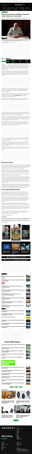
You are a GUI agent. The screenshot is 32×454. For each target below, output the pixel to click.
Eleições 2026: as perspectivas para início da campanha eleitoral (13, 344)
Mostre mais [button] (16, 420)
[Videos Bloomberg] (16, 342)
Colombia (18, 431)
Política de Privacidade (19, 444)
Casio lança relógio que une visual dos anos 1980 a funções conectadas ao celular (23, 401)
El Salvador (18, 437)
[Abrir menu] (2, 4)
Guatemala (18, 438)
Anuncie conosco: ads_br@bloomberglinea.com (22, 450)
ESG (2, 446)
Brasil (17, 429)
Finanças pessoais (4, 447)
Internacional (4, 12)
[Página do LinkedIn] (10, 428)
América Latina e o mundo (20, 428)
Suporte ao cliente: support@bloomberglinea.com (23, 449)
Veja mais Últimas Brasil (16, 242)
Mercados (3, 443)
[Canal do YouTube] (6, 428)
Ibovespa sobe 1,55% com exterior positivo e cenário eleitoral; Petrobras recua (6, 252)
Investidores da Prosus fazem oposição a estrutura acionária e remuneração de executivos (7, 416)
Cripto (2, 449)
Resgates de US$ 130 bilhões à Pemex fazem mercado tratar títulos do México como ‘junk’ (23, 416)
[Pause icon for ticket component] (2, 10)
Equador (18, 434)
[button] (2, 58)
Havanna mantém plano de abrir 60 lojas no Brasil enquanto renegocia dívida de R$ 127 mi (16, 252)
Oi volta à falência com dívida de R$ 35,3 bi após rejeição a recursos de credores (25, 252)
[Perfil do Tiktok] (12, 428)
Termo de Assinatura (19, 443)
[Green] (16, 363)
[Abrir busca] (4, 4)
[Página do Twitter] (4, 428)
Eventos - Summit (19, 448)
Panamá (18, 435)
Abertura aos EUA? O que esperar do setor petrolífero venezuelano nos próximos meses (11, 294)
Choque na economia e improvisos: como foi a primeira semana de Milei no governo (16, 218)
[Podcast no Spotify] (14, 428)
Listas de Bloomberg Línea (5, 444)
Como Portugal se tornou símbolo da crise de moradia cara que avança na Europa (16, 220)
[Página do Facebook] (2, 428)
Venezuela (18, 432)
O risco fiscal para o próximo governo (8, 317)
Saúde (2, 448)
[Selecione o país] (10, 4)
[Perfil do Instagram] (8, 428)
